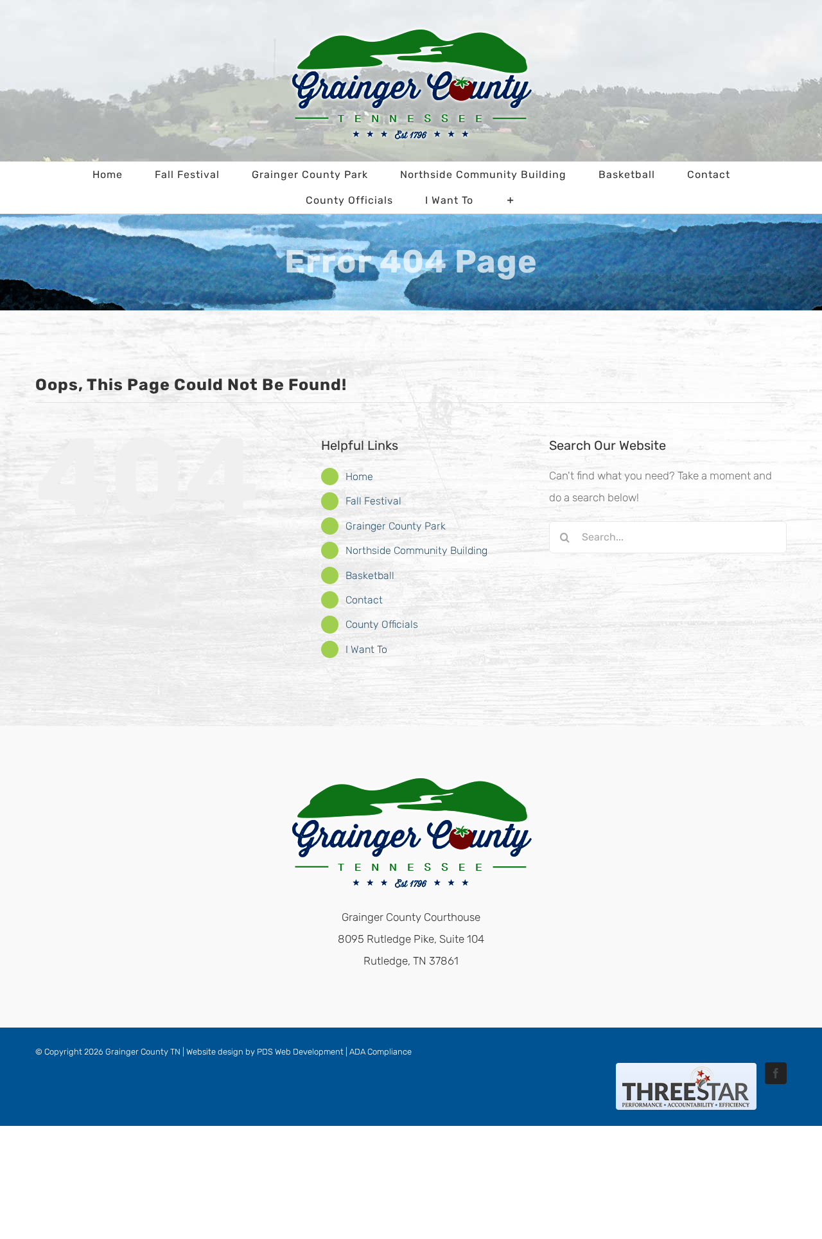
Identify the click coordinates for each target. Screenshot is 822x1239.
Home (359, 476)
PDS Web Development (300, 1051)
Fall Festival (373, 501)
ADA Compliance (380, 1051)
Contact (364, 600)
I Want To (366, 649)
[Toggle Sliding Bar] (510, 200)
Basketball (369, 575)
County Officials (381, 624)
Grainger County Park (395, 526)
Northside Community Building (416, 550)
